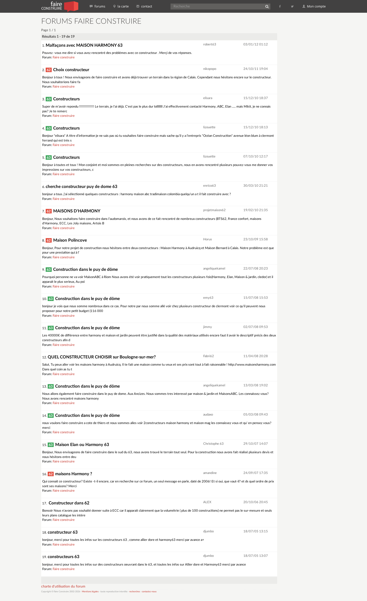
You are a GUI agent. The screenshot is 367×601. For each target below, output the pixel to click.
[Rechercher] (266, 6)
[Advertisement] (305, 92)
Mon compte (316, 6)
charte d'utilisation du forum (63, 586)
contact (146, 6)
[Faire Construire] (59, 6)
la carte (123, 6)
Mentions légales (90, 592)
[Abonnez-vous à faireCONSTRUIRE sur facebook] (280, 6)
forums (99, 6)
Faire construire (64, 57)
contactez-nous (149, 592)
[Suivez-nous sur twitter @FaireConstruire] (292, 6)
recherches (134, 592)
